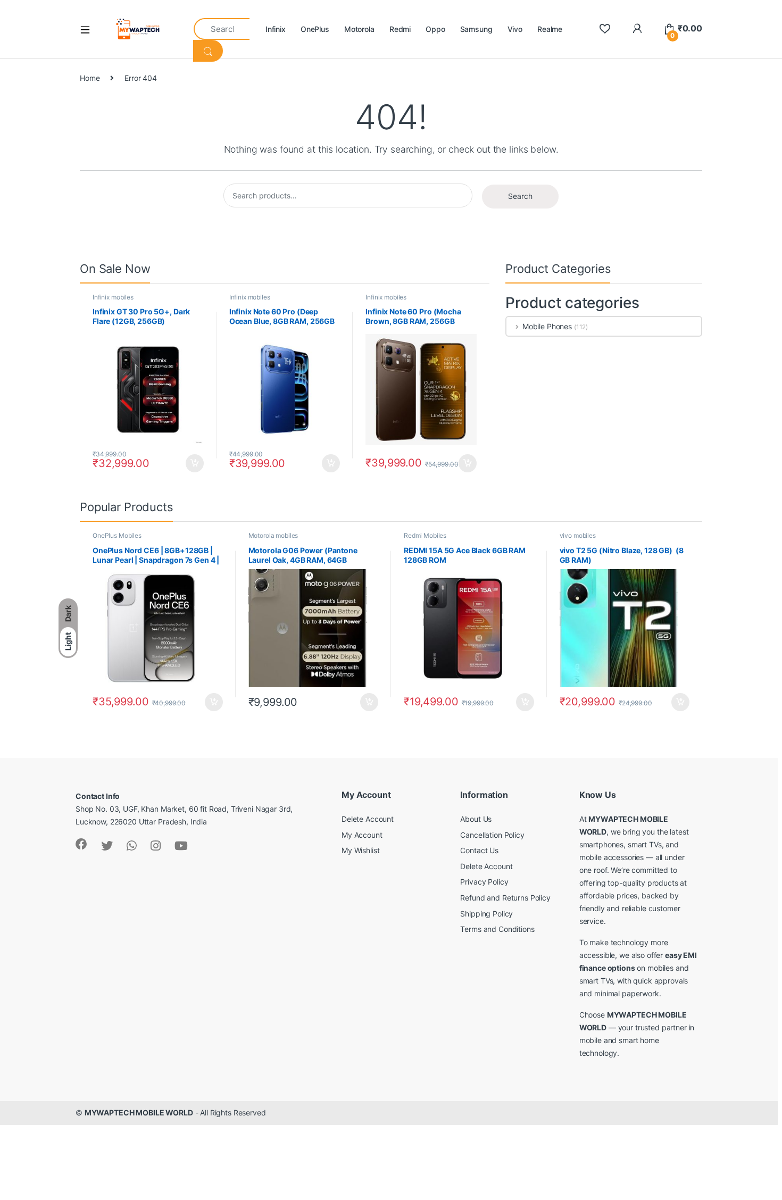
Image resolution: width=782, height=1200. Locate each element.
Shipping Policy (486, 913)
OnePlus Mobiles (117, 535)
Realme (549, 29)
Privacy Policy (484, 881)
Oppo (435, 29)
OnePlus (315, 29)
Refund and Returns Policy (505, 897)
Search (520, 196)
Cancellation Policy (492, 834)
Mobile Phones (547, 326)
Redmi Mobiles (425, 535)
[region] (138, 1123)
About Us (476, 818)
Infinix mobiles (113, 297)
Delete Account (368, 818)
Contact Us (479, 850)
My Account (362, 834)
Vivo (515, 29)
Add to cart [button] (195, 463)
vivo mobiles (578, 535)
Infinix (275, 29)
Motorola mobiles (273, 535)
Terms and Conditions (497, 929)
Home (89, 77)
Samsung (476, 29)
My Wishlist (360, 850)
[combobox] (221, 29)
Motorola (359, 29)
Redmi (400, 29)
